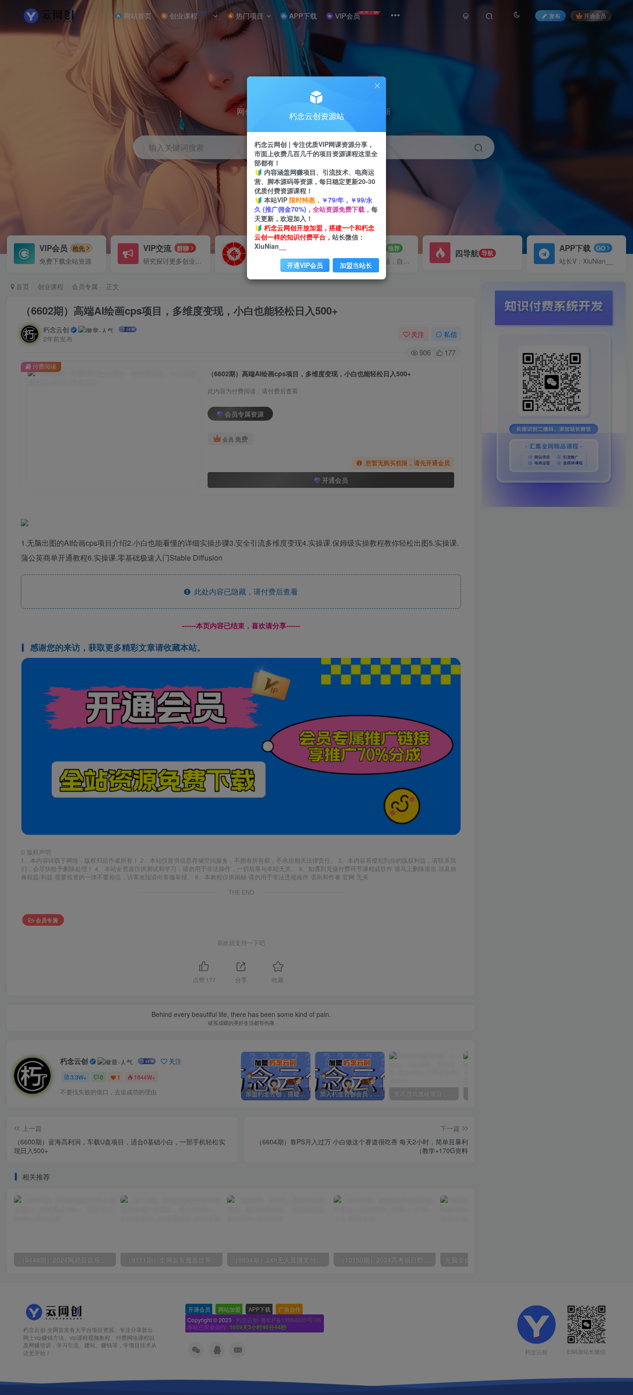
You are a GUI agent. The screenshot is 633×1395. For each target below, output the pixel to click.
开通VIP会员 (305, 265)
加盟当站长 (356, 265)
